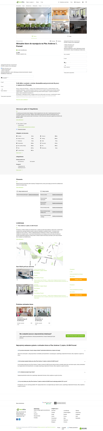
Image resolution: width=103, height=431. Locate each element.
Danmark (53, 410)
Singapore (78, 414)
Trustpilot (65, 63)
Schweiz (65, 421)
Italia (65, 418)
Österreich (66, 420)
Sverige (53, 412)
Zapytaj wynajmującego (69, 45)
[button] (17, 280)
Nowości (36, 413)
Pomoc (37, 2)
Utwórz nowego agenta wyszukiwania (42, 410)
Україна (77, 410)
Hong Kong (78, 412)
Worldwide (78, 418)
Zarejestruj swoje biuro (64, 2)
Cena (71, 2)
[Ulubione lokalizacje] (86, 2)
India (77, 416)
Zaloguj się (78, 2)
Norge (53, 414)
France (65, 416)
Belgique (53, 421)
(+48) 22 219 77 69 (20, 416)
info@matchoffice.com (21, 414)
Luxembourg (66, 410)
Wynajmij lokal (37, 415)
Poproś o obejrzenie (68, 47)
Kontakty (36, 417)
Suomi (53, 416)
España (65, 414)
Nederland (54, 420)
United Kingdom (67, 412)
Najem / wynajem (29, 2)
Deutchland (54, 418)
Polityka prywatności (41, 427)
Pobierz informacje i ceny (69, 44)
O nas (42, 2)
